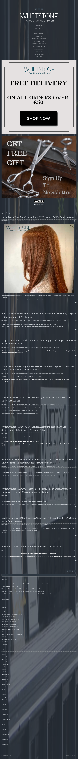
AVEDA (3, 611)
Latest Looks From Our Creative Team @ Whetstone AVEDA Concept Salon (38, 217)
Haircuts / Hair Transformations (9, 624)
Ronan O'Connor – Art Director (9, 639)
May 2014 (4, 747)
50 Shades (55, 444)
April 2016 (4, 729)
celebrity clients (55, 436)
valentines (52, 466)
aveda (13, 220)
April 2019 (4, 671)
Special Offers (5, 641)
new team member (55, 404)
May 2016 (4, 727)
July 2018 (4, 689)
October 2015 (5, 742)
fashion (56, 373)
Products (4, 636)
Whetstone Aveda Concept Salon (55, 528)
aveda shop (30, 220)
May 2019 (4, 669)
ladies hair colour (68, 550)
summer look (43, 320)
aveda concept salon (21, 220)
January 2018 (5, 699)
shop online (36, 220)
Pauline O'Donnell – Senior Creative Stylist (12, 634)
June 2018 (4, 692)
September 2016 (6, 719)
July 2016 (4, 724)
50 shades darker (20, 436)
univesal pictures (61, 498)
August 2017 (5, 704)
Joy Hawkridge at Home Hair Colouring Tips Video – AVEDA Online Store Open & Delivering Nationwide (26, 583)
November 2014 (5, 744)
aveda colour (15, 320)
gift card (37, 466)
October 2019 (5, 661)
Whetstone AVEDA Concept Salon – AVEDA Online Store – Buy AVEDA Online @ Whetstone (23, 588)
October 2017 (5, 702)
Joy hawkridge (5, 437)
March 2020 (4, 656)
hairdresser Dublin (54, 347)
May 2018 (4, 694)
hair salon (60, 373)
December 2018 (5, 679)
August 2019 (5, 664)
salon (37, 320)
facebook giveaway (48, 373)
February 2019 (5, 674)
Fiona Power (46, 404)
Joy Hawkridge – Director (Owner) (10, 626)
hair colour (33, 320)
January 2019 (5, 676)
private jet (11, 437)
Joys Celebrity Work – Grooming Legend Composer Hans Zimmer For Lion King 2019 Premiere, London (27, 593)
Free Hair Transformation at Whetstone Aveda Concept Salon (32, 546)
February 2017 (5, 709)
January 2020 (5, 659)
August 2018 (5, 687)
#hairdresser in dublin (18, 347)
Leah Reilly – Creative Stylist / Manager (11, 629)
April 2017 (4, 707)
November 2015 (5, 739)
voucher (58, 466)
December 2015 (5, 737)
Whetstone (49, 320)
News (3, 631)
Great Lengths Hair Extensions (9, 621)
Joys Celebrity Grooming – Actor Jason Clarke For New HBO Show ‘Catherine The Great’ (23, 591)
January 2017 (5, 712)
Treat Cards (4, 644)
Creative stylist (39, 404)
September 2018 (6, 684)
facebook (41, 373)
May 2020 (4, 654)
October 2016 (5, 717)
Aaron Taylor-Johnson (30, 436)
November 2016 (5, 714)
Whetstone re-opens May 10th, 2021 (10, 586)
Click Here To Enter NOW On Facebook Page (30, 376)
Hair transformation (44, 347)
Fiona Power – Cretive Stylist (8, 616)
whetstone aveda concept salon (61, 320)
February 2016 (5, 734)
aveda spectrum (34, 498)
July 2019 (4, 666)
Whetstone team (22, 410)
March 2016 (4, 732)
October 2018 (5, 682)
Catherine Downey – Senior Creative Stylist (12, 614)
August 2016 (5, 722)
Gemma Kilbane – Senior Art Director (10, 619)
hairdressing (52, 550)
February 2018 (5, 697)
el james (61, 436)
